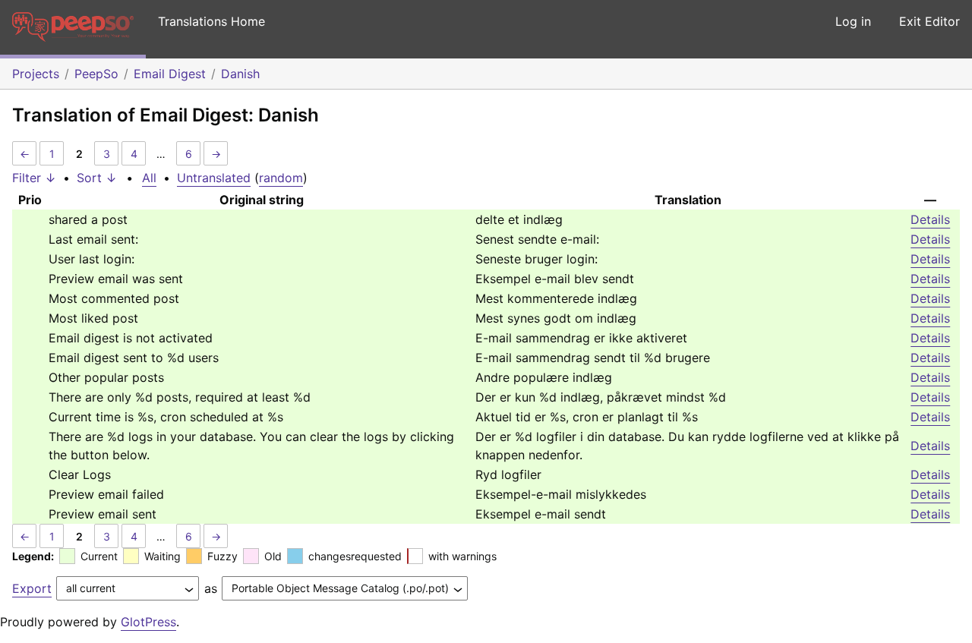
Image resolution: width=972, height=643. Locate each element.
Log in (853, 21)
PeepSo (96, 73)
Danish (240, 73)
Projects (35, 73)
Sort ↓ (97, 177)
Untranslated (214, 177)
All (149, 177)
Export (32, 588)
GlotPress (148, 621)
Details (930, 219)
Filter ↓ (34, 177)
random (281, 177)
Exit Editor (929, 21)
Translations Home (211, 21)
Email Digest (170, 73)
